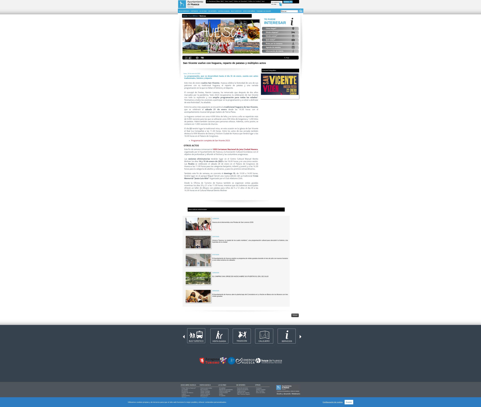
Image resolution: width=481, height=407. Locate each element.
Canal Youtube (223, 392)
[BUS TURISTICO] (196, 345)
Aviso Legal (228, 1)
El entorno (185, 391)
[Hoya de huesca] (268, 363)
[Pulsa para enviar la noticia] (202, 59)
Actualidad (222, 388)
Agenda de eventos (273, 47)
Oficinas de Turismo (243, 392)
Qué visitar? (270, 40)
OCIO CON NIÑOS (249, 11)
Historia (184, 397)
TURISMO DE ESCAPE (264, 11)
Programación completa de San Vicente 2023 (210, 140)
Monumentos (204, 395)
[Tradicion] (241, 345)
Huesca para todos (206, 388)
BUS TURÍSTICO (236, 11)
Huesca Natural (205, 394)
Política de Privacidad (240, 1)
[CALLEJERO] (264, 345)
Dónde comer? (271, 36)
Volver (295, 315)
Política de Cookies (254, 1)
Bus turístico (204, 389)
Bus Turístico (260, 391)
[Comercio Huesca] (245, 363)
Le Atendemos (211, 1)
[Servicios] (286, 345)
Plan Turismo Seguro (243, 394)
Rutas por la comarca (274, 43)
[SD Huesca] (223, 364)
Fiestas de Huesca (187, 392)
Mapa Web (220, 1)
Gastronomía (186, 395)
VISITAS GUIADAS (223, 11)
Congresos (203, 397)
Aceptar (349, 402)
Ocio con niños (260, 392)
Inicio (185, 16)
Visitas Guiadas (205, 391)
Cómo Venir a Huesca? (189, 388)
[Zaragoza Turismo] (209, 363)
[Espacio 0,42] (231, 364)
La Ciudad (185, 389)
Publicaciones (241, 391)
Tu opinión (222, 395)
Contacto (259, 388)
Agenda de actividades (226, 389)
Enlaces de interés (242, 389)
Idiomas (286, 2)
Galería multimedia (224, 391)
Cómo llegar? (271, 28)
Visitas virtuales (205, 392)
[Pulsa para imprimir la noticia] (197, 59)
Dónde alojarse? (272, 32)
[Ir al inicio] (192, 8)
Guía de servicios (242, 388)
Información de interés (274, 51)
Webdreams (296, 394)
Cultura (184, 394)
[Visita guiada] (219, 345)
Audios (221, 394)
